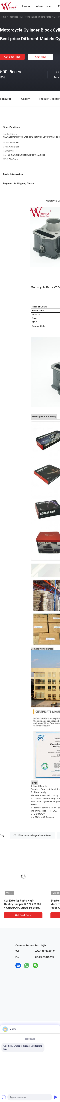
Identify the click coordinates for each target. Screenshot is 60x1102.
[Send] (55, 1097)
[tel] (44, 965)
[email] (18, 965)
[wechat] (35, 965)
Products (13, 17)
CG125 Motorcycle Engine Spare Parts (32, 835)
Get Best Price (12, 56)
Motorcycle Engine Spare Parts (35, 17)
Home (3, 17)
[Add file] (4, 1097)
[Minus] (56, 1029)
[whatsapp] (27, 965)
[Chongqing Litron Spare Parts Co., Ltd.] (9, 6)
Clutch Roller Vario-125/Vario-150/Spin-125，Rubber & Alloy (24, 904)
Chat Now (40, 56)
